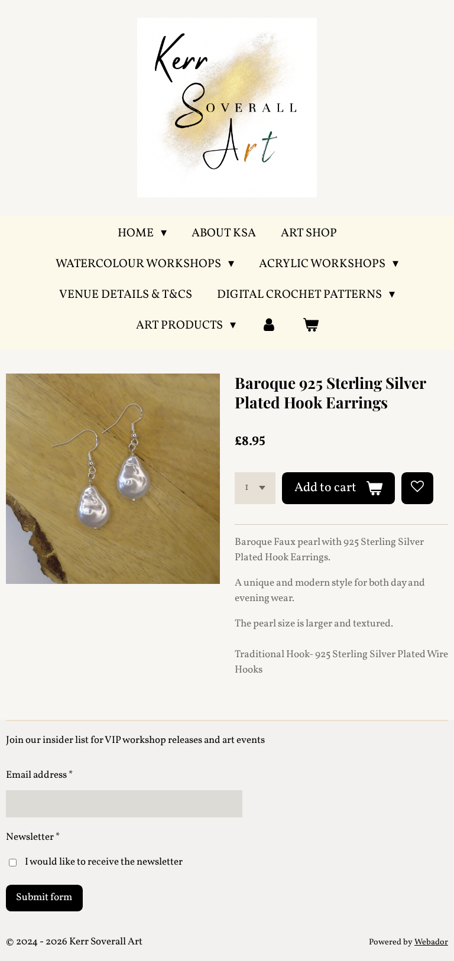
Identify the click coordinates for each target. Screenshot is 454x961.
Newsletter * (33, 837)
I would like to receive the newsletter (104, 862)
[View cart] (310, 325)
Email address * (39, 775)
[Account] (269, 325)
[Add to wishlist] (417, 488)
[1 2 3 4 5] (255, 488)
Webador (431, 942)
